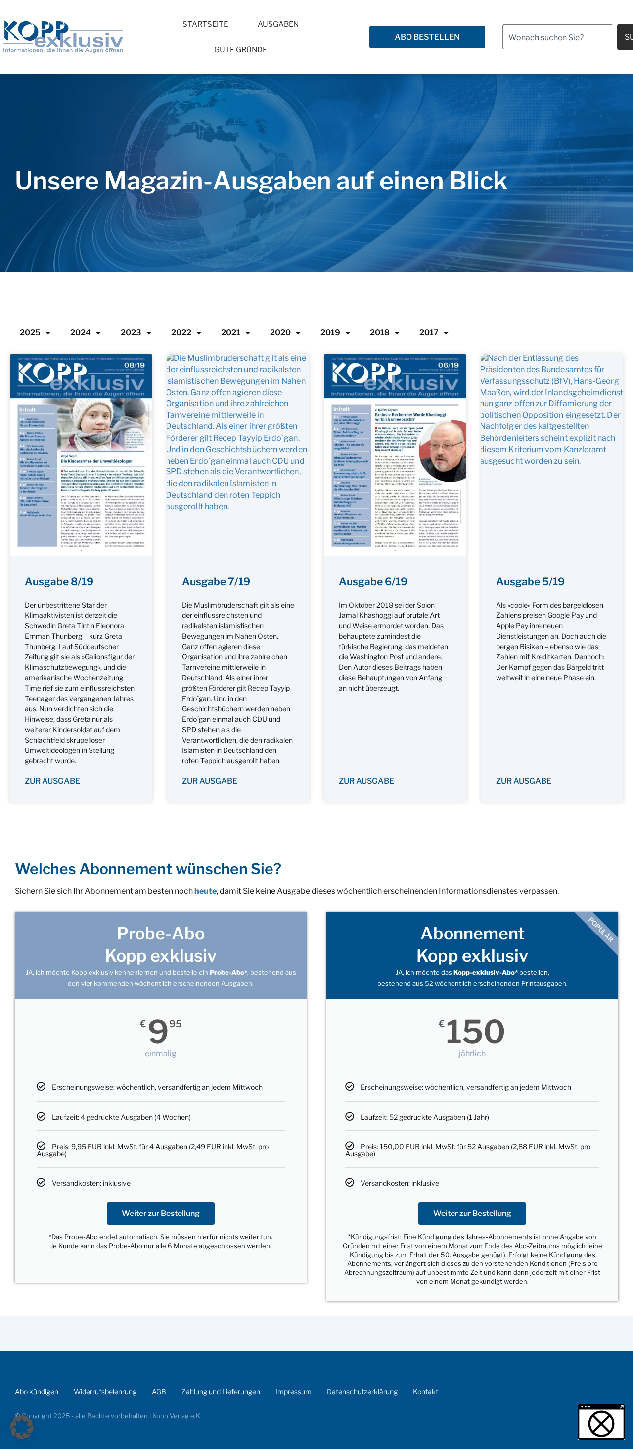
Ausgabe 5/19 (530, 581)
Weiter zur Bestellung (161, 1213)
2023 (131, 332)
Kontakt (425, 1391)
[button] (22, 1427)
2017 (429, 332)
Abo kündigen (36, 1391)
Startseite (205, 24)
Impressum (293, 1391)
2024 (80, 332)
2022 (181, 332)
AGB (159, 1391)
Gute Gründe (240, 50)
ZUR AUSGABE (52, 781)
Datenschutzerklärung (362, 1391)
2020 (280, 332)
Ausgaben (278, 24)
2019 (330, 332)
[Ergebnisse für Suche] (557, 56)
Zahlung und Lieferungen (220, 1391)
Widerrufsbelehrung (105, 1391)
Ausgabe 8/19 (59, 581)
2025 (30, 332)
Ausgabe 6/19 (373, 581)
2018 (380, 332)
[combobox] (557, 37)
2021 (230, 332)
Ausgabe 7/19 (216, 581)
